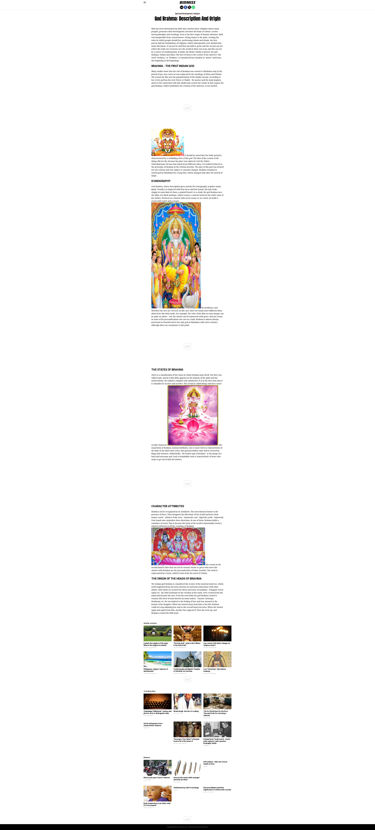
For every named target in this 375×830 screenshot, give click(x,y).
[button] (145, 2)
